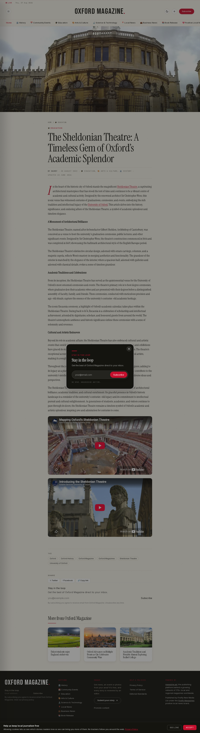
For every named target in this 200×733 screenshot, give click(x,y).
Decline (174, 727)
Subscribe (118, 375)
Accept (190, 727)
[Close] (129, 348)
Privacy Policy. (131, 729)
